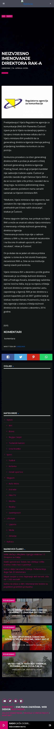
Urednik (20, 346)
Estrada (12, 489)
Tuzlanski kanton (17, 443)
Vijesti (9, 16)
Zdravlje (13, 536)
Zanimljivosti (15, 512)
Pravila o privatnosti (36, 713)
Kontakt (7, 715)
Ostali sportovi (16, 472)
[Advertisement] (27, 34)
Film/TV (12, 495)
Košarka (12, 466)
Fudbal (12, 460)
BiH (3, 16)
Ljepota (12, 524)
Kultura (10, 541)
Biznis (11, 431)
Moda (11, 530)
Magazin (11, 477)
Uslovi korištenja (12, 713)
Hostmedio (18, 709)
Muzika (12, 501)
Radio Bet (8, 707)
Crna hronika (14, 448)
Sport (9, 454)
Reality (12, 506)
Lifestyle (11, 518)
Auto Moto (14, 483)
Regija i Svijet (15, 437)
